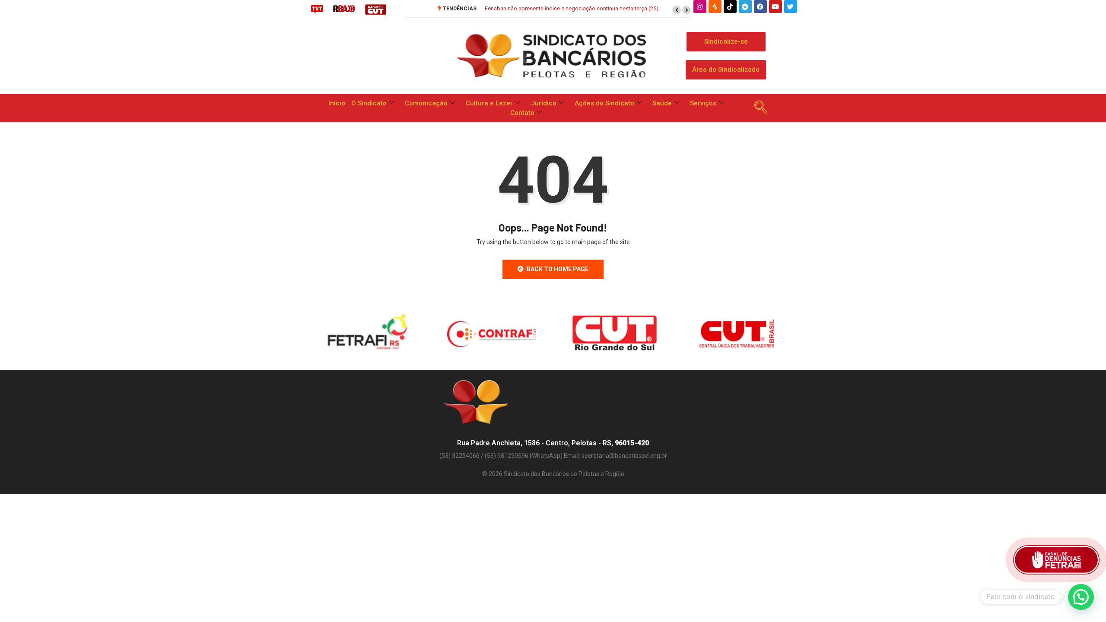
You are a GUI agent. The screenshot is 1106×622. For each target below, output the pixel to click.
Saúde (662, 103)
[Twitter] (790, 6)
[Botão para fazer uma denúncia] (1056, 559)
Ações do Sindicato (604, 103)
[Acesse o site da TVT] (317, 9)
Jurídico (543, 103)
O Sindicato (369, 103)
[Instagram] (699, 6)
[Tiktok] (730, 6)
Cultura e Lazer (489, 103)
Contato (522, 113)
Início (336, 103)
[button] (676, 10)
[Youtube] (775, 6)
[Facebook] (760, 6)
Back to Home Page (557, 269)
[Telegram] (745, 6)
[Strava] (715, 6)
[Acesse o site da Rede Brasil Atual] (344, 9)
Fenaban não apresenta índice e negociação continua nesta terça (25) (571, 8)
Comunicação (426, 103)
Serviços (703, 103)
